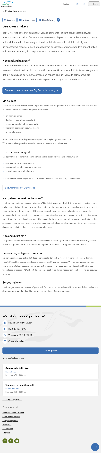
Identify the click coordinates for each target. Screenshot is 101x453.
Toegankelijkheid (10, 420)
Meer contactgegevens (13, 358)
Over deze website (11, 416)
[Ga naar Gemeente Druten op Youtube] (16, 440)
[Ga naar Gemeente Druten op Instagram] (10, 440)
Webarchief (7, 428)
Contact (66, 4)
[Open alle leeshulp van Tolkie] (58, 20)
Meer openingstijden (12, 399)
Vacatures (6, 424)
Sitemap (6, 432)
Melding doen (50, 350)
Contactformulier (17, 341)
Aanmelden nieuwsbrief (13, 412)
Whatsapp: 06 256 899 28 (20, 335)
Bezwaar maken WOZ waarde (23, 188)
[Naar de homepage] (7, 4)
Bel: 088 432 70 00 (17, 329)
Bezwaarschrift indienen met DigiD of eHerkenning (33, 91)
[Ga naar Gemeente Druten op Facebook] (4, 440)
